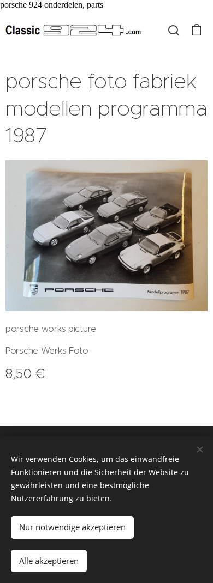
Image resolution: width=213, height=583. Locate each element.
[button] (174, 30)
